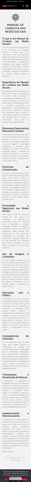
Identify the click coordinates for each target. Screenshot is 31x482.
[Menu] (26, 6)
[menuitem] (22, 6)
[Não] (29, 476)
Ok (6, 479)
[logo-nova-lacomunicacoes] (12, 6)
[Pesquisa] (22, 6)
